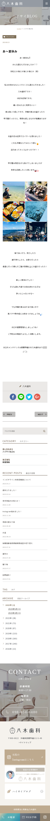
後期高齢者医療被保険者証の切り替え (18, 543)
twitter (29, 397)
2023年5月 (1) (14, 609)
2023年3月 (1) (14, 613)
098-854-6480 (25, 712)
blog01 (10, 37)
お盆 (4, 532)
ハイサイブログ (21, 791)
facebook (13, 397)
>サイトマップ (25, 742)
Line (21, 397)
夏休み (5, 554)
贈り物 (5, 564)
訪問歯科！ (7, 575)
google (37, 397)
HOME (19, 29)
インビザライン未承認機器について (17, 479)
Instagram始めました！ (12, 511)
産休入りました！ (10, 490)
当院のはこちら (23, 757)
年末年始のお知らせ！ (11, 501)
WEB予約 (31, 817)
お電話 (11, 817)
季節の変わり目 (9, 522)
